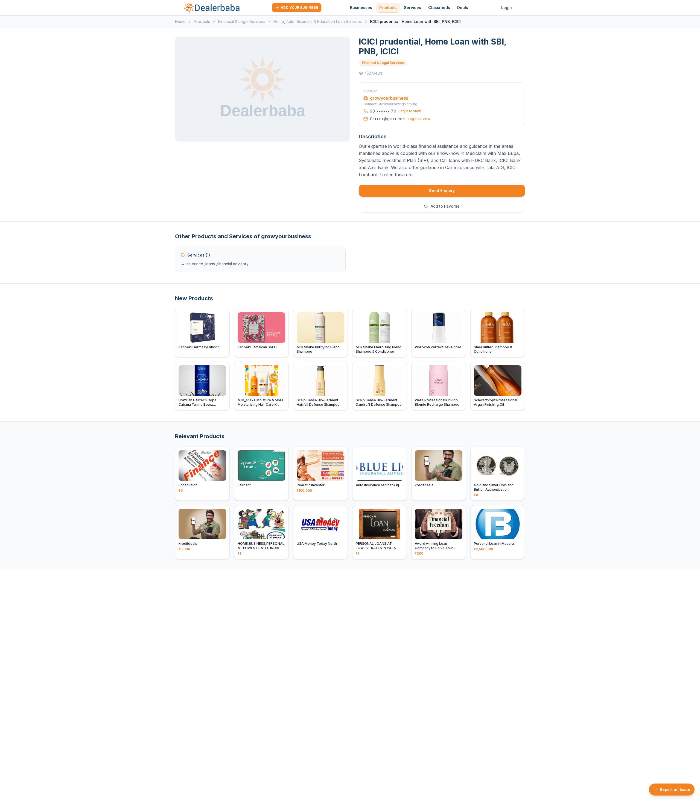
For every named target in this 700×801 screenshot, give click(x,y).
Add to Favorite (445, 206)
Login (506, 7)
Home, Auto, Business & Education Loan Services (317, 21)
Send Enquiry (442, 190)
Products (388, 7)
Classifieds (439, 7)
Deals (462, 7)
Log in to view (409, 111)
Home (180, 21)
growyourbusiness (389, 98)
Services (412, 7)
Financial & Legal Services (241, 21)
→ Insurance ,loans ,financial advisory (215, 263)
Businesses (361, 7)
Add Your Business (299, 7)
